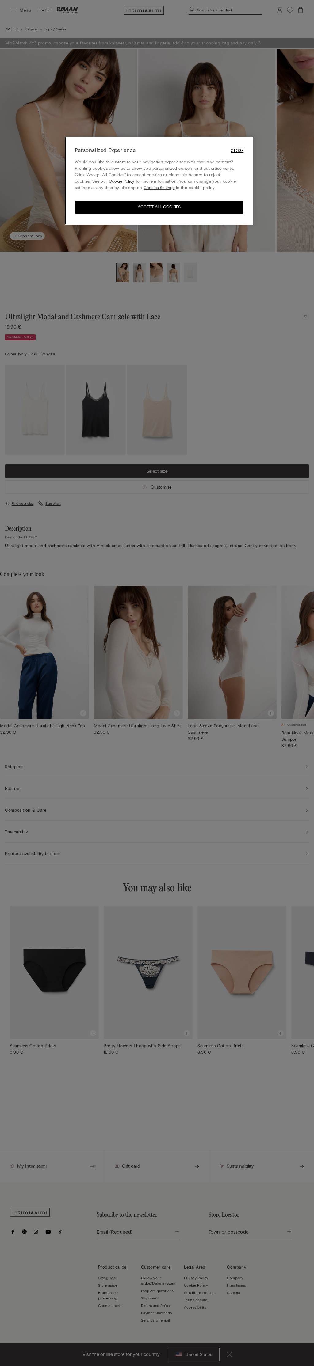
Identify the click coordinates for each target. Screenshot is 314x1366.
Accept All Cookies (159, 207)
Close (237, 150)
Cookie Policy (121, 181)
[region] (159, 181)
